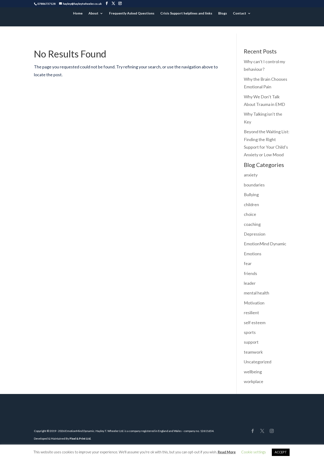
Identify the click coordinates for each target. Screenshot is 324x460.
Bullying (251, 194)
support (251, 342)
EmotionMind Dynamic (265, 243)
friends (250, 273)
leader (250, 283)
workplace (253, 381)
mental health (256, 292)
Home (78, 13)
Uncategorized (257, 361)
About (93, 13)
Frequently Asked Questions (131, 13)
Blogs (222, 13)
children (251, 204)
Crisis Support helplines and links (186, 13)
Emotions (252, 253)
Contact (239, 13)
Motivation (254, 302)
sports (250, 332)
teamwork (253, 352)
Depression (254, 234)
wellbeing (253, 371)
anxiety (251, 174)
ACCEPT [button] (281, 452)
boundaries (254, 184)
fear (248, 263)
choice (250, 214)
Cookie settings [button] (253, 452)
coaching (252, 224)
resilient (251, 312)
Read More (227, 452)
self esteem (254, 322)
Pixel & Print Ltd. (80, 438)
